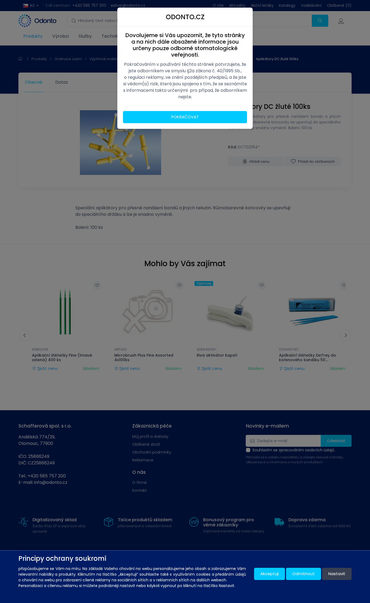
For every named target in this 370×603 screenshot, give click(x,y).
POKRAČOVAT (185, 117)
